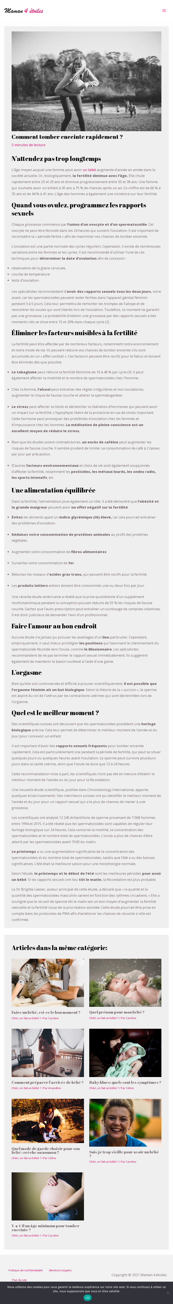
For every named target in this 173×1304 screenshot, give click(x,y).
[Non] (168, 1293)
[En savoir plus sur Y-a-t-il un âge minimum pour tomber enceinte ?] (48, 1195)
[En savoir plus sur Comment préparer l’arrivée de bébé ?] (48, 1052)
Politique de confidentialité (25, 1270)
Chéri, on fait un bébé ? (26, 1018)
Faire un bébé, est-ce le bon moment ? (46, 1012)
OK (88, 1297)
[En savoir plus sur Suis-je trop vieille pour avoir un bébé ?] (125, 1122)
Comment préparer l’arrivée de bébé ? (48, 1082)
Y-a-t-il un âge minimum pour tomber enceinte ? (46, 1227)
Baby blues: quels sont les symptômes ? (125, 1082)
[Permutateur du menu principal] (164, 10)
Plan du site (19, 1280)
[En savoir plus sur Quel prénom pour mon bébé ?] (125, 982)
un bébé (89, 169)
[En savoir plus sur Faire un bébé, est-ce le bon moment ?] (48, 982)
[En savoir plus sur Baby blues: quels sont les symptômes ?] (125, 1052)
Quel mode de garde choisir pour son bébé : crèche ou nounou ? (46, 1150)
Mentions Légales (60, 1270)
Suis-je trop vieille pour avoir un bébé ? (124, 1153)
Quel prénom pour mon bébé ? (117, 1012)
